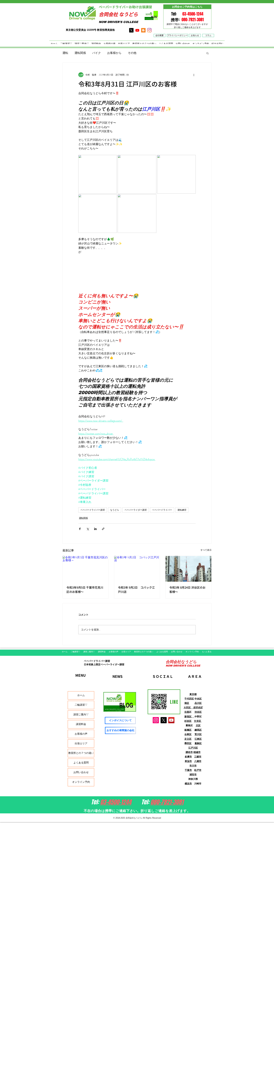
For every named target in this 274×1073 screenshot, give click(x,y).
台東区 (188, 734)
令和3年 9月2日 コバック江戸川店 (136, 590)
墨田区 (188, 743)
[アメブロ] (143, 30)
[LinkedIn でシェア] (95, 528)
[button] (207, 53)
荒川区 (198, 734)
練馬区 (198, 729)
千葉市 (188, 770)
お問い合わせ (81, 772)
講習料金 (81, 724)
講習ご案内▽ (81, 714)
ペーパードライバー (162, 509)
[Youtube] (137, 30)
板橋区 (188, 729)
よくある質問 (81, 762)
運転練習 (181, 509)
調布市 (189, 752)
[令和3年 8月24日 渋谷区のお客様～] (188, 569)
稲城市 (197, 752)
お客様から (114, 53)
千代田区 (189, 698)
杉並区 (188, 721)
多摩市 (188, 756)
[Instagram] (156, 720)
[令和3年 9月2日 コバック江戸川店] (137, 569)
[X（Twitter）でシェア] (87, 528)
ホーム (81, 695)
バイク (96, 53)
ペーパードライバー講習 (92, 509)
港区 (186, 703)
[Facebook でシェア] (79, 528)
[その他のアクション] (194, 75)
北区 (198, 725)
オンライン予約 (81, 782)
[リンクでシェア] (103, 528)
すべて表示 (206, 550)
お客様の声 (81, 734)
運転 (65, 53)
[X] (131, 30)
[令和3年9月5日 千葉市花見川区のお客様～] (85, 569)
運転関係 (80, 53)
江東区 (198, 739)
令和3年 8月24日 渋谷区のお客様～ (187, 590)
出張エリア (81, 743)
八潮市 (197, 761)
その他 (132, 53)
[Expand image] (97, 174)
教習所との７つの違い (81, 753)
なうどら (114, 509)
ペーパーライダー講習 (135, 509)
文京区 (198, 721)
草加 (187, 761)
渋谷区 (198, 712)
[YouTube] (171, 720)
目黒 (186, 712)
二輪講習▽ (81, 705)
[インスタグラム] (149, 30)
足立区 (188, 739)
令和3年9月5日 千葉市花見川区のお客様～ (84, 590)
